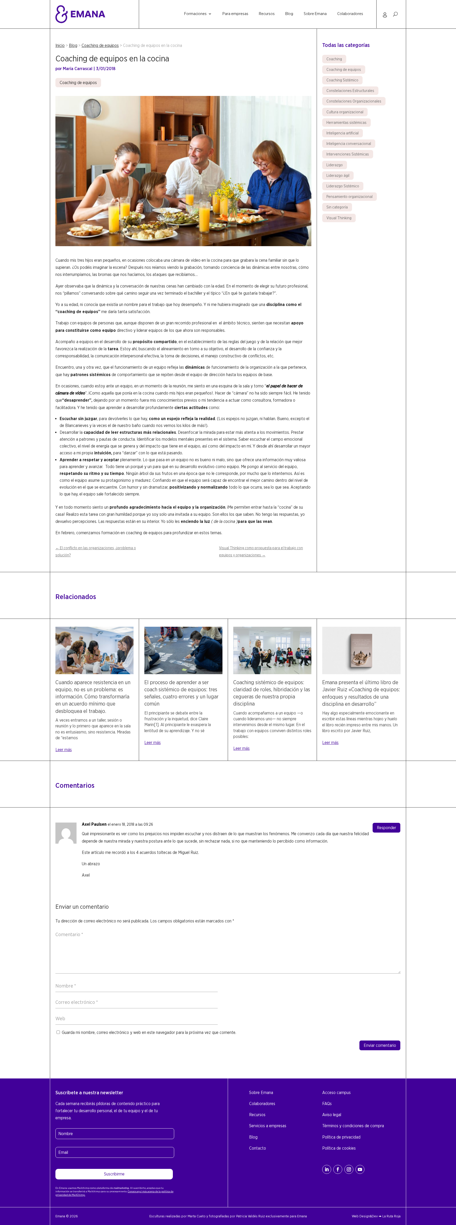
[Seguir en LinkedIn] (326, 1169)
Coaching (334, 59)
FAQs (327, 1103)
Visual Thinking (339, 218)
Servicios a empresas (267, 1125)
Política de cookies (339, 1148)
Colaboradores (350, 14)
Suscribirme (114, 1174)
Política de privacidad (341, 1137)
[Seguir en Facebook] (337, 1169)
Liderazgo (334, 165)
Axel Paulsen (94, 824)
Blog (289, 14)
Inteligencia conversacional (348, 144)
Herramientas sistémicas (346, 122)
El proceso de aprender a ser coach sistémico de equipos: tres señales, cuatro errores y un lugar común (181, 693)
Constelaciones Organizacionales (353, 101)
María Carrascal (77, 68)
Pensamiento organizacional (349, 197)
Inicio (60, 45)
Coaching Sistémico (342, 80)
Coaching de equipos (100, 45)
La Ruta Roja (391, 1216)
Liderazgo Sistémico (342, 186)
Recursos (267, 14)
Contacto (257, 1148)
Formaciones (195, 14)
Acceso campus (336, 1092)
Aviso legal (331, 1114)
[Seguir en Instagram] (348, 1169)
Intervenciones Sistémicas (347, 154)
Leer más (63, 749)
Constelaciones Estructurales (350, 91)
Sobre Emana (315, 14)
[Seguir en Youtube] (359, 1169)
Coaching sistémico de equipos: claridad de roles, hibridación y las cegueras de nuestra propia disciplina (271, 693)
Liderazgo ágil (337, 175)
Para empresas (235, 14)
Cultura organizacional (344, 112)
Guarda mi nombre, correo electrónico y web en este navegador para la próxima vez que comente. (149, 1032)
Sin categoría (337, 207)
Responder (386, 827)
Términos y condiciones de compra (353, 1125)
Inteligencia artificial (342, 133)
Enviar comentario (380, 1045)
